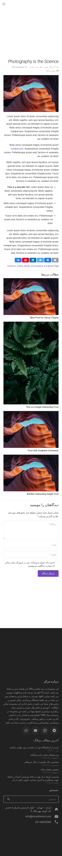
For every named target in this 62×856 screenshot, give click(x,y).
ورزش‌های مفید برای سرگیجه (44, 754)
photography (37, 266)
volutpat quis (17, 148)
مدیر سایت (34, 67)
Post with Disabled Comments (43, 450)
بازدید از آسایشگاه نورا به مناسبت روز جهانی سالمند (34, 747)
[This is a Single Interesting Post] (31, 323)
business (11, 266)
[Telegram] (54, 730)
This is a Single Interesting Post (42, 407)
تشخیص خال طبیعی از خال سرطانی (41, 762)
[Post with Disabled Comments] (31, 412)
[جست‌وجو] (51, 3)
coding (20, 266)
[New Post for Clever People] (31, 280)
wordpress (49, 266)
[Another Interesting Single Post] (31, 456)
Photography (18, 67)
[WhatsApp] (26, 730)
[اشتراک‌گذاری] (47, 260)
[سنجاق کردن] (25, 260)
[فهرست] (58, 3)
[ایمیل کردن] (55, 260)
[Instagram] (45, 730)
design (27, 266)
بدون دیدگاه (51, 71)
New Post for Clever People (44, 317)
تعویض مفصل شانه (49, 769)
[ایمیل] (35, 730)
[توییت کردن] (40, 260)
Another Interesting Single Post (43, 494)
